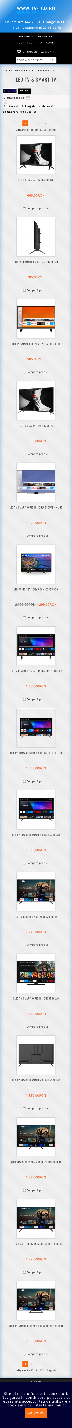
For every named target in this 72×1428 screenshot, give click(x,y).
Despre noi (45, 36)
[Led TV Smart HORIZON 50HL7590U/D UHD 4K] (36, 1219)
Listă (28, 98)
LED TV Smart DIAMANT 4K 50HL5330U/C (36, 1080)
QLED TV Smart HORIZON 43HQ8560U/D (36, 998)
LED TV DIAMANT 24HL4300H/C (36, 180)
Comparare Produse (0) (19, 112)
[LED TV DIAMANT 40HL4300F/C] (36, 400)
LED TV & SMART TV (43, 70)
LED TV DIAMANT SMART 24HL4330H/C (36, 262)
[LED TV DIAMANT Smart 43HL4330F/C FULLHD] (36, 646)
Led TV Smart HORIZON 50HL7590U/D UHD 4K (36, 1244)
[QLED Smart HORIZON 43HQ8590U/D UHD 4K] (36, 1137)
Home (6, 70)
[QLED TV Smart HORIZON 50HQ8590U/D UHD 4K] (36, 1300)
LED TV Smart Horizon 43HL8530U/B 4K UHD (36, 507)
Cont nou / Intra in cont (36, 42)
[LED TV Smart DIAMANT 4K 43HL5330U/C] (36, 809)
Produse (26, 36)
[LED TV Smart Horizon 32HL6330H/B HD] (36, 318)
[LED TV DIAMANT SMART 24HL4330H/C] (36, 236)
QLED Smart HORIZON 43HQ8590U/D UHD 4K (36, 1162)
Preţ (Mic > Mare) (37, 106)
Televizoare (20, 70)
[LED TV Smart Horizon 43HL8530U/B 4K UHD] (36, 482)
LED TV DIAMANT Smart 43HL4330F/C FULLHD (36, 671)
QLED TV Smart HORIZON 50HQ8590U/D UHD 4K (36, 1326)
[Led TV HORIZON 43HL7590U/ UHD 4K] (36, 891)
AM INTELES (36, 1413)
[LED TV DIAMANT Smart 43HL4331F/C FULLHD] (36, 727)
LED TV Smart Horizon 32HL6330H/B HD (36, 344)
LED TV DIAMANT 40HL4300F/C (36, 426)
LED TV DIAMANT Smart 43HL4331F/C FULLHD (36, 753)
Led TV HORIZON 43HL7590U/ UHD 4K (36, 917)
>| (46, 123)
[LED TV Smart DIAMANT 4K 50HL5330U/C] (36, 1055)
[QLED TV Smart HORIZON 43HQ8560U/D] (36, 973)
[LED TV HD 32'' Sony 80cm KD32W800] (36, 564)
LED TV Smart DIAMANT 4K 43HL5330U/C (36, 835)
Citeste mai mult (49, 1405)
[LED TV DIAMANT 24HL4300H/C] (36, 155)
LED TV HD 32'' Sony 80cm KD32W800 (36, 589)
